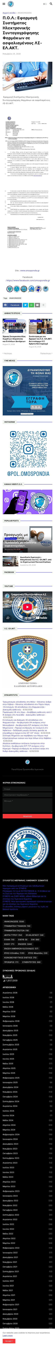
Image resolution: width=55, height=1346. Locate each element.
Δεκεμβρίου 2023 (27, 1144)
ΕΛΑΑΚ (9, 939)
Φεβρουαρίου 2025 (27, 1078)
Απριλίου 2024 (27, 1125)
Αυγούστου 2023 (27, 1163)
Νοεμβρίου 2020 (27, 1319)
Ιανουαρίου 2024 (27, 1139)
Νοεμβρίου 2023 (27, 1149)
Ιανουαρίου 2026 (27, 1026)
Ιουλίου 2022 (27, 1224)
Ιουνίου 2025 (27, 1059)
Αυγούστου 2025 (27, 1049)
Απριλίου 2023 (27, 1182)
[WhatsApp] (31, 305)
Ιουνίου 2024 (27, 1115)
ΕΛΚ (35, 939)
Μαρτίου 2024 (27, 1130)
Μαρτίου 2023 (27, 1186)
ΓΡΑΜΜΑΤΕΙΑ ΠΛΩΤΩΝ (16, 930)
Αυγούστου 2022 (27, 1219)
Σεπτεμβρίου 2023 (27, 1158)
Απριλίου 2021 (27, 1295)
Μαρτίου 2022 (27, 1243)
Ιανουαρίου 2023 (27, 1196)
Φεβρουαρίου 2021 (27, 1304)
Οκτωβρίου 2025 (27, 1040)
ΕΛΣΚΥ (9, 944)
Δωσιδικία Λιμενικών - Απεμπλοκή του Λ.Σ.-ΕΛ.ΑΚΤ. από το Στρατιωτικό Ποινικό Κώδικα (36, 559)
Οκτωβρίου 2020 (27, 1323)
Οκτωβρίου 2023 (27, 1153)
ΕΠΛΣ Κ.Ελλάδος (14, 953)
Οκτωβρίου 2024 (27, 1096)
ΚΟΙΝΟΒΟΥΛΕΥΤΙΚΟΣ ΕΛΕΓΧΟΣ (20, 957)
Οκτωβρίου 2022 (27, 1210)
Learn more (8, 1335)
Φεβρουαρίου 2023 (27, 1191)
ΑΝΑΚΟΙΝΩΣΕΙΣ (25, 13)
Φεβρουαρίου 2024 (27, 1134)
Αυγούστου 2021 (27, 1276)
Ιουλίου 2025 (27, 1054)
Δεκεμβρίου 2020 (27, 1314)
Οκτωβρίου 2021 (27, 1267)
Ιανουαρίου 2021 (27, 1309)
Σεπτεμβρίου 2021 (27, 1271)
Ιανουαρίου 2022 (27, 1252)
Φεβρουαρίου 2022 (27, 1248)
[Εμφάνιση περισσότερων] (43, 305)
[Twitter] (25, 305)
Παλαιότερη (45, 353)
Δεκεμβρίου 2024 (27, 1087)
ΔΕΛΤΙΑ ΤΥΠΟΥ (13, 935)
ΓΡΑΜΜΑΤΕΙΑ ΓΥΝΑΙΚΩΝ (17, 926)
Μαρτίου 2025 (27, 1073)
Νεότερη (8, 353)
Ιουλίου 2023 (27, 1167)
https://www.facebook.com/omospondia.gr (28, 280)
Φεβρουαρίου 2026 (27, 1021)
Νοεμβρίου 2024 (27, 1092)
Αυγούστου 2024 (27, 1106)
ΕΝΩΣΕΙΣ (25, 944)
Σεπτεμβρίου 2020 (27, 1328)
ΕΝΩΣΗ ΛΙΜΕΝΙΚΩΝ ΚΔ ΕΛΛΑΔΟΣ (21, 948)
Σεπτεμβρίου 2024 (27, 1101)
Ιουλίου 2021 (27, 1281)
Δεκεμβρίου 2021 (27, 1257)
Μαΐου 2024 (27, 1120)
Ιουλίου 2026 (27, 997)
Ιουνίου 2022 (27, 1229)
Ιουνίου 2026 (27, 1002)
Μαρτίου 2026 (27, 1016)
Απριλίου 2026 (27, 1011)
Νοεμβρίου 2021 (27, 1262)
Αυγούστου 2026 (27, 993)
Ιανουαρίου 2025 (27, 1082)
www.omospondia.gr (30, 270)
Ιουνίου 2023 (27, 1172)
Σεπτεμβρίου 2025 (27, 1044)
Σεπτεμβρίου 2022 (27, 1215)
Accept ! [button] (9, 1341)
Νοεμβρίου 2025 (27, 1035)
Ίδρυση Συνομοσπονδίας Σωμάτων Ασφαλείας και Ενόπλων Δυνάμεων (14, 338)
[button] (3, 4)
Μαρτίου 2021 (27, 1300)
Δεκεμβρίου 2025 (27, 1030)
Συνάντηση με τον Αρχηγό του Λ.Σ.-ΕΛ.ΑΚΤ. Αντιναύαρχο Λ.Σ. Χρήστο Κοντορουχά (40, 340)
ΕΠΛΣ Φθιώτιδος (37, 953)
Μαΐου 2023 (27, 1177)
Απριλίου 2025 (27, 1068)
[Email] (37, 305)
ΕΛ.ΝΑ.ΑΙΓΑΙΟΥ (35, 935)
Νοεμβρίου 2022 (27, 1205)
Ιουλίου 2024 (27, 1111)
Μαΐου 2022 (27, 1233)
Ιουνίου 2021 (27, 1286)
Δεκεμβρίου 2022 (27, 1200)
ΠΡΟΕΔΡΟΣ (11, 962)
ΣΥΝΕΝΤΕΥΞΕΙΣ (31, 962)
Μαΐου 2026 (27, 1007)
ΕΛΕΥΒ (22, 939)
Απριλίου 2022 (27, 1238)
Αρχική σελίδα (9, 13)
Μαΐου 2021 (27, 1290)
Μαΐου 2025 (27, 1063)
